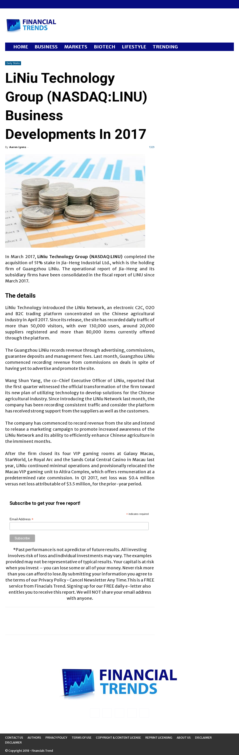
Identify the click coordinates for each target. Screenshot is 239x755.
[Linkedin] (16, 4)
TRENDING (165, 47)
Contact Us (14, 737)
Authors (34, 737)
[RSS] (24, 4)
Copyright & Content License (118, 737)
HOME (20, 47)
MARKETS (75, 47)
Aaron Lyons (17, 147)
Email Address (21, 519)
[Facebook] (8, 4)
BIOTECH (104, 47)
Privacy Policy (56, 737)
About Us (184, 737)
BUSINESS (46, 47)
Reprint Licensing (158, 737)
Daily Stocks (13, 63)
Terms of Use (81, 737)
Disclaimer (203, 737)
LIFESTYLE (134, 47)
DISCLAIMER (13, 742)
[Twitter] (31, 4)
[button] (228, 47)
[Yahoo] (39, 4)
